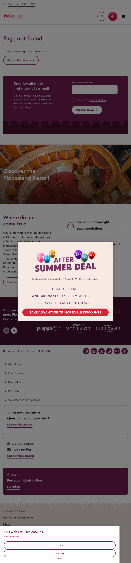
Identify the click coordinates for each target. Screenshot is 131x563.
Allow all (60, 545)
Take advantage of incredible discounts (65, 312)
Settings (59, 558)
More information (12, 536)
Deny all (59, 553)
